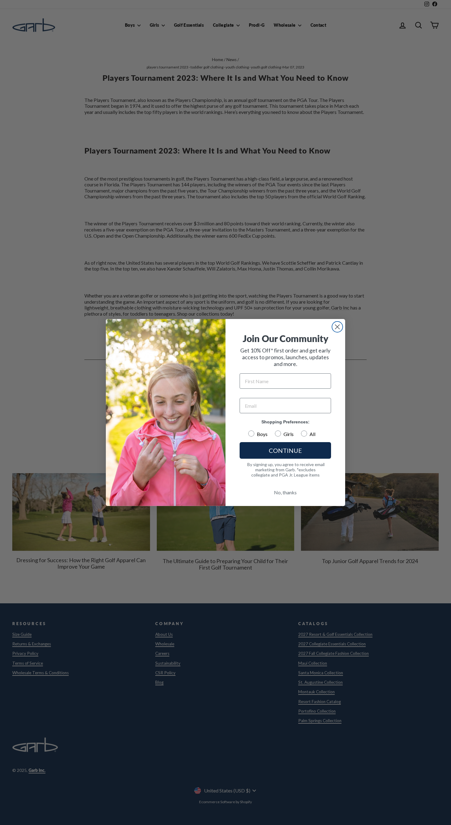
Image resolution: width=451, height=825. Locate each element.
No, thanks (285, 492)
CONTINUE (285, 450)
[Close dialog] (337, 326)
